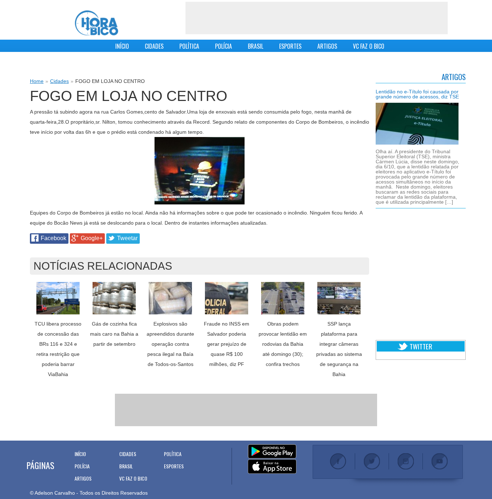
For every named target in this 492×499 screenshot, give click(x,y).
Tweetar (127, 238)
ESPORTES (290, 46)
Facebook (53, 238)
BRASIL (255, 46)
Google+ (92, 238)
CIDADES (154, 46)
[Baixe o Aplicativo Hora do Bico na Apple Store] (272, 466)
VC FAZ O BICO (368, 46)
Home (37, 81)
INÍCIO (122, 46)
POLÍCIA (223, 46)
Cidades (59, 81)
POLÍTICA (189, 46)
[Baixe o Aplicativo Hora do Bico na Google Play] (272, 451)
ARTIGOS (327, 46)
